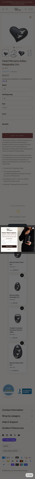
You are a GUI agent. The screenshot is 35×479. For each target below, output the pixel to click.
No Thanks (9, 249)
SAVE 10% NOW (9, 246)
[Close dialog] (33, 228)
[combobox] (9, 243)
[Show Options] (15, 243)
